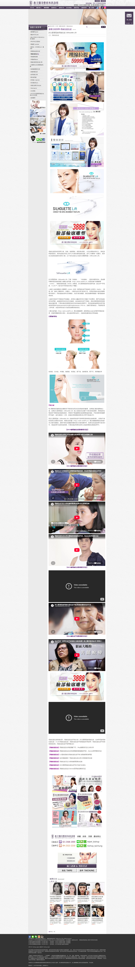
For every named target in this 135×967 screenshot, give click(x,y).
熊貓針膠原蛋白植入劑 (36, 62)
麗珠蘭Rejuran (34, 32)
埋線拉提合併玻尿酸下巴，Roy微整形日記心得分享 (77, 747)
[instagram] (104, 7)
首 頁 (57, 26)
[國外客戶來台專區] (38, 113)
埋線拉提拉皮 (69, 26)
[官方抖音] (102, 7)
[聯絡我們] (85, 7)
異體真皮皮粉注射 (35, 51)
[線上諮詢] (92, 7)
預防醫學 (33, 98)
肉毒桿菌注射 (34, 71)
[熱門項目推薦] (38, 104)
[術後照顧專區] (38, 122)
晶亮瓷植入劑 (34, 74)
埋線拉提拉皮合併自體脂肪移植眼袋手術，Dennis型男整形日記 (81, 751)
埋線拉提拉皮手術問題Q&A (65, 744)
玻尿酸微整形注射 (35, 69)
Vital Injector (34, 88)
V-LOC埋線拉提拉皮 (62, 742)
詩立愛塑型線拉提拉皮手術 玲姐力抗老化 (73, 765)
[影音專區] (70, 7)
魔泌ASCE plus (35, 34)
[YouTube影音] (99, 7)
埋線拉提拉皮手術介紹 (71, 739)
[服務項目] (54, 7)
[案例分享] (62, 7)
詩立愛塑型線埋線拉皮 (87, 739)
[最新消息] (77, 7)
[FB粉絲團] (97, 7)
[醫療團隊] (47, 7)
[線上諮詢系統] (38, 130)
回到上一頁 (52, 931)
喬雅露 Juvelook (35, 44)
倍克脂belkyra (34, 82)
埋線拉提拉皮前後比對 (56, 739)
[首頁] (31, 7)
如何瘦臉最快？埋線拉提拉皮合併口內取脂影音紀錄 (76, 758)
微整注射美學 (62, 26)
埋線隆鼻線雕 (34, 56)
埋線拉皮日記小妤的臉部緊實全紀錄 (71, 761)
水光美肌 (33, 91)
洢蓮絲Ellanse (34, 59)
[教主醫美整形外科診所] (43, 3)
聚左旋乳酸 (33, 77)
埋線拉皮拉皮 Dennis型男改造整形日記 (73, 768)
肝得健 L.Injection (35, 80)
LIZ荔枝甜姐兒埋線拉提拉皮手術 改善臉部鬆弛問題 (76, 754)
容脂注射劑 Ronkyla (36, 85)
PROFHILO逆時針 (35, 41)
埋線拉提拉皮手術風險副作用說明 (80, 742)
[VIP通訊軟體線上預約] (38, 139)
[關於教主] (39, 7)
